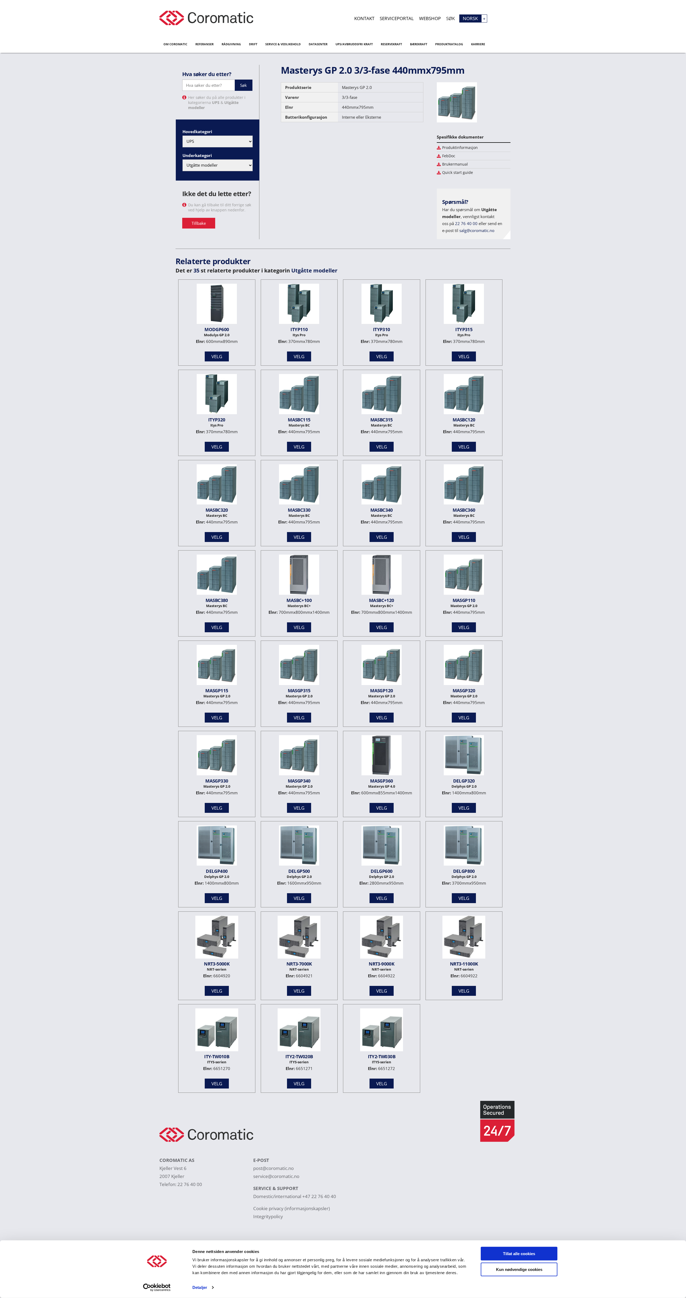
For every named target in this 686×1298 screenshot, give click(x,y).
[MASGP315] (299, 666)
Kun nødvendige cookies (519, 1269)
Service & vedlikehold (283, 44)
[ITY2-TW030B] (381, 1031)
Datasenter (318, 44)
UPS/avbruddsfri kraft (354, 44)
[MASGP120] (381, 666)
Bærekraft (418, 44)
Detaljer (199, 1287)
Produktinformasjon (460, 147)
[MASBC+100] (299, 576)
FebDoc (448, 155)
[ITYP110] (299, 305)
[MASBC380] (217, 576)
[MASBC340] (381, 485)
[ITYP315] (464, 305)
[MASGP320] (464, 666)
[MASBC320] (217, 485)
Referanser (204, 44)
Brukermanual (455, 164)
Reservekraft (391, 44)
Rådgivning (231, 44)
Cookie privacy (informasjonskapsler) (291, 1208)
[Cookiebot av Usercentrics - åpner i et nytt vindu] (156, 1288)
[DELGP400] (217, 846)
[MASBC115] (299, 395)
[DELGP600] (381, 846)
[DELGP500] (299, 846)
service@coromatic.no (276, 1176)
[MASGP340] (299, 756)
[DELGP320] (464, 756)
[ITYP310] (381, 305)
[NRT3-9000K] (381, 938)
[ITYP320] (217, 395)
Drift (253, 44)
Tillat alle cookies (519, 1253)
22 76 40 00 (466, 223)
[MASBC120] (464, 395)
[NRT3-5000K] (216, 938)
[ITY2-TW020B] (299, 1031)
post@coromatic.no (273, 1168)
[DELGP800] (464, 846)
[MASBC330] (299, 485)
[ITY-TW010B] (216, 1031)
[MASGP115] (217, 666)
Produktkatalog (449, 44)
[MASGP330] (217, 756)
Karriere (478, 44)
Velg (216, 356)
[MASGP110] (464, 576)
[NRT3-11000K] (463, 938)
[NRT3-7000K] (299, 938)
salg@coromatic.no (476, 230)
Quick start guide (457, 172)
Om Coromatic (175, 44)
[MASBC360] (464, 485)
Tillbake (199, 223)
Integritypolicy (268, 1216)
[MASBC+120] (381, 576)
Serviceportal (397, 18)
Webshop (430, 18)
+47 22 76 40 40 (319, 1196)
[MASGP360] (381, 756)
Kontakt (364, 18)
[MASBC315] (381, 395)
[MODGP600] (217, 305)
